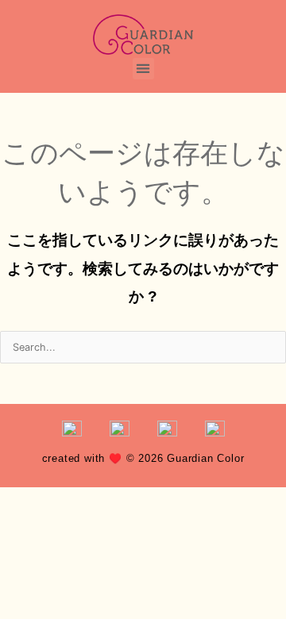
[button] (143, 68)
